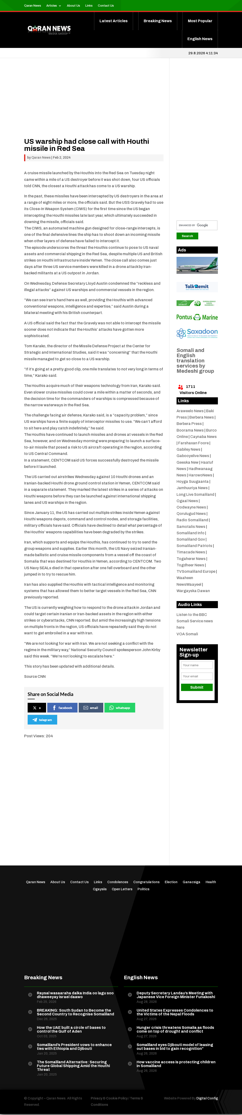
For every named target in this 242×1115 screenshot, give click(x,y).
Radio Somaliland (192, 520)
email (94, 708)
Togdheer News (190, 565)
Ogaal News (187, 501)
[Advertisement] (94, 105)
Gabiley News (188, 449)
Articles (51, 5)
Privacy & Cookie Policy (109, 1098)
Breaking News (158, 21)
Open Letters (122, 889)
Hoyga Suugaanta (193, 481)
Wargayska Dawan (193, 591)
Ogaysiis (100, 889)
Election (171, 882)
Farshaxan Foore (193, 443)
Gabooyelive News (193, 456)
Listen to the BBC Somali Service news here (195, 621)
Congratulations (146, 882)
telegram (45, 720)
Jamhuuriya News (192, 488)
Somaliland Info (190, 533)
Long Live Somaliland (195, 494)
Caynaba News (203, 437)
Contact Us (106, 5)
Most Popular (200, 21)
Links (89, 5)
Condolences (117, 882)
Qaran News (32, 5)
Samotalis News (191, 527)
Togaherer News (191, 559)
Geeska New (188, 462)
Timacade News (191, 552)
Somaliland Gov (191, 539)
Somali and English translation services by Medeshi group (195, 361)
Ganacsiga (191, 882)
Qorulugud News (191, 514)
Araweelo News (190, 411)
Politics (143, 889)
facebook (65, 708)
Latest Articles (113, 21)
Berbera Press (189, 424)
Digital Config (207, 1098)
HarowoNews (200, 475)
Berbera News (201, 417)
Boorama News (190, 430)
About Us (73, 5)
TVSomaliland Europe (196, 571)
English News (199, 39)
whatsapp (123, 708)
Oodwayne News (191, 507)
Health (211, 882)
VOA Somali (187, 634)
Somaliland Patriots (194, 546)
